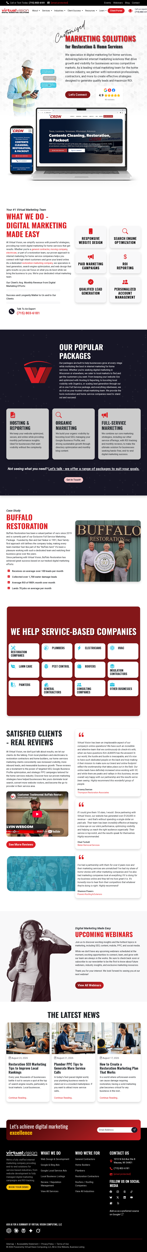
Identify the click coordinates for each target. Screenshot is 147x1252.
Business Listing (77, 1247)
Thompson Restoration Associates (93, 792)
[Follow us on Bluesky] (110, 1197)
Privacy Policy (47, 1244)
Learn (102, 10)
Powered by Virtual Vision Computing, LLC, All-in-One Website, (41, 1247)
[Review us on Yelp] (118, 1203)
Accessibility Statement (27, 1244)
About (35, 10)
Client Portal (116, 10)
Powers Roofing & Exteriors (90, 894)
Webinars (118, 2)
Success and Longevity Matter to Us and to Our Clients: (31, 297)
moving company (59, 249)
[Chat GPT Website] (8, 1230)
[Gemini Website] (30, 1230)
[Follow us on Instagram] (117, 1191)
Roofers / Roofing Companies (84, 1184)
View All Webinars (89, 985)
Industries (59, 10)
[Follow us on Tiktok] (131, 1191)
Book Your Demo (18, 1187)
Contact (136, 2)
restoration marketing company (37, 263)
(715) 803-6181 (37, 2)
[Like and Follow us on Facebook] (110, 1191)
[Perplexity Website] (23, 1230)
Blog (127, 2)
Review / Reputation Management (51, 1184)
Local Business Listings (53, 1176)
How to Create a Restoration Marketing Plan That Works (119, 1068)
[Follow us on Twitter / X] (117, 1197)
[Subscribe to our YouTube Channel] (131, 1197)
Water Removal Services (89, 845)
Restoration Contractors (87, 1176)
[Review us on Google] (111, 1203)
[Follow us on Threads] (124, 1191)
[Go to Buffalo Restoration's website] (108, 551)
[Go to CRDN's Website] (73, 146)
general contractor (41, 249)
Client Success (74, 10)
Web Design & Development (55, 1159)
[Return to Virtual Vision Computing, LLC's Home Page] (15, 11)
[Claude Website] (16, 1230)
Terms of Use (63, 1244)
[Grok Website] (38, 1230)
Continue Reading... (18, 1097)
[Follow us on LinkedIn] (124, 1197)
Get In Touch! (73, 479)
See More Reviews (21, 844)
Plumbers (80, 1170)
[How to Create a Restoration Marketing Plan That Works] (119, 1038)
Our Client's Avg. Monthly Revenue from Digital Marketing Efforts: (30, 284)
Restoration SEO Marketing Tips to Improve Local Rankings (27, 1068)
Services (46, 10)
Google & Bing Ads (50, 1165)
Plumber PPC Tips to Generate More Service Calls (69, 1068)
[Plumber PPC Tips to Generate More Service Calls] (73, 1038)
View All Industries (84, 1191)
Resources (90, 10)
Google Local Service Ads (54, 1170)
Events (107, 2)
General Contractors (85, 1159)
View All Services (49, 1191)
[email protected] (59, 2)
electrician (11, 252)
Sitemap (10, 1244)
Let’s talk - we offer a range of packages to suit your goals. (93, 469)
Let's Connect (78, 94)
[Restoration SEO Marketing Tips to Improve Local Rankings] (28, 1038)
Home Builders (82, 1165)
